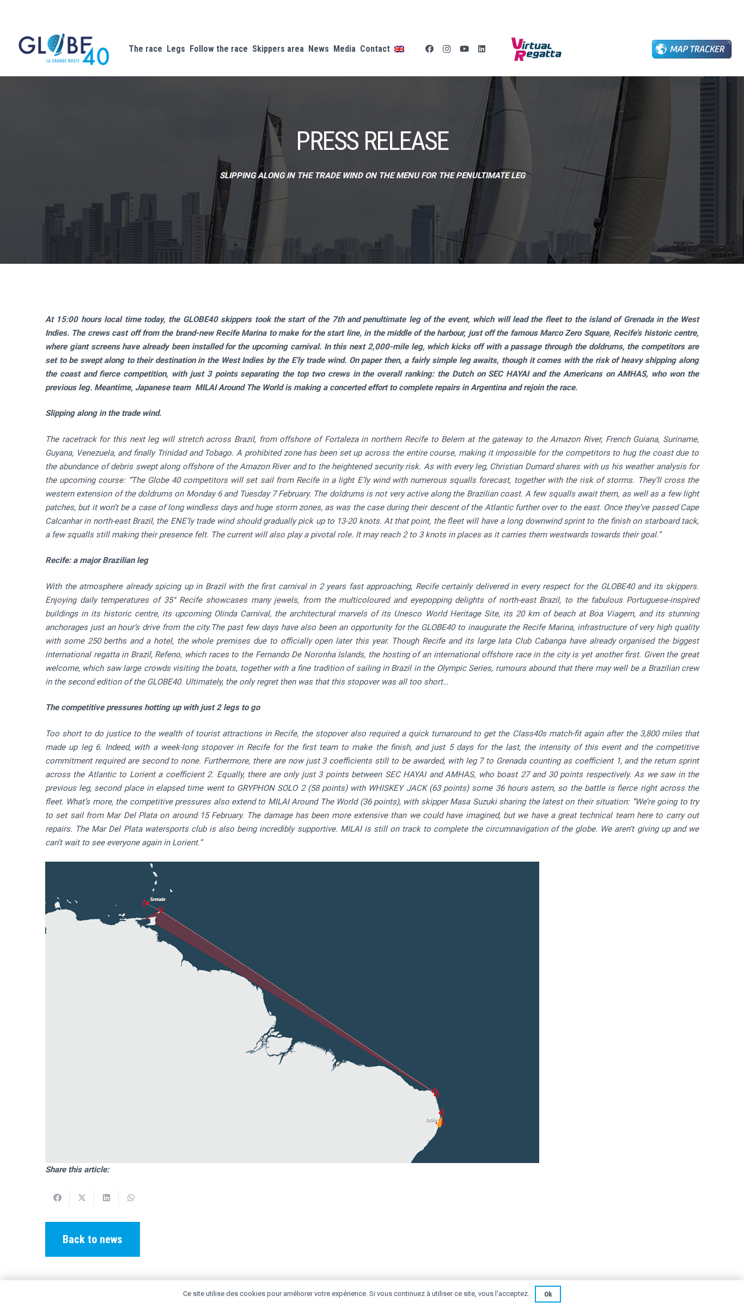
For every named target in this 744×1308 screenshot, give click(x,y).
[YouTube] (464, 49)
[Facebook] (429, 49)
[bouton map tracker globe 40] (692, 49)
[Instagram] (446, 49)
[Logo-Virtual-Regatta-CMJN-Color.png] (536, 49)
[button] (412, 49)
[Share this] (57, 1198)
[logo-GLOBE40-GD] (64, 49)
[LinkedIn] (481, 49)
